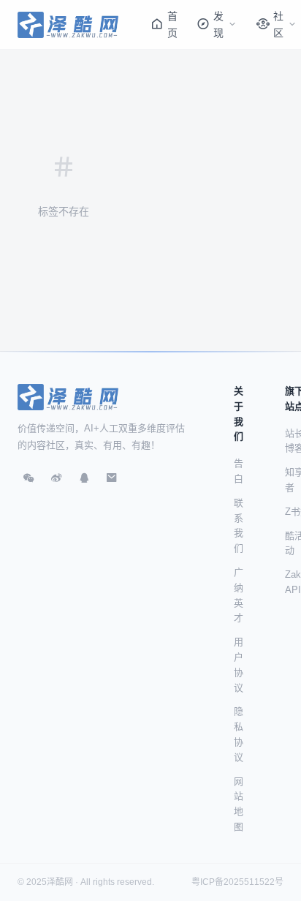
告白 (238, 471)
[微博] (56, 478)
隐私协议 (238, 734)
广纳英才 (238, 595)
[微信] (28, 478)
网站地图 (238, 804)
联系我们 (238, 525)
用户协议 (238, 664)
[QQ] (84, 478)
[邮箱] (112, 478)
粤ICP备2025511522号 (237, 882)
